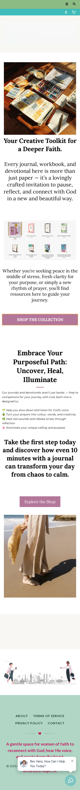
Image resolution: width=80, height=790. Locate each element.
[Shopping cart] (74, 12)
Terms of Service (48, 716)
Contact (56, 723)
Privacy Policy (29, 723)
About (22, 716)
